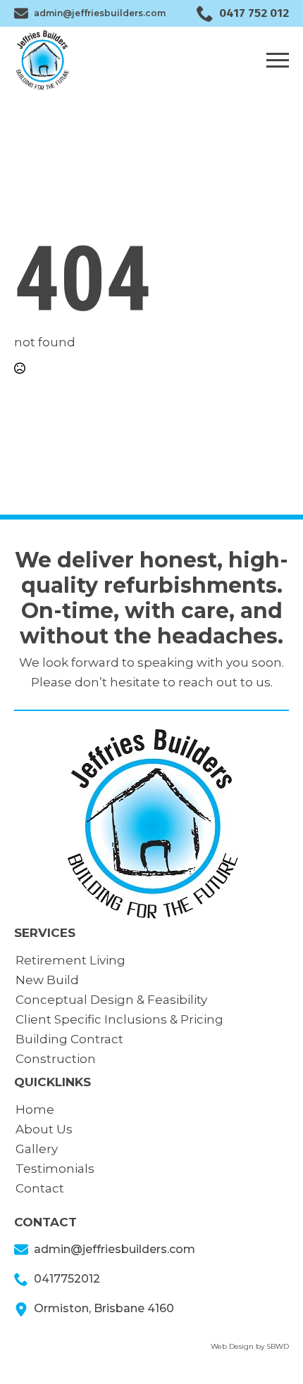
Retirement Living (70, 960)
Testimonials (55, 1169)
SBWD (277, 1346)
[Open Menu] (277, 60)
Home (35, 1109)
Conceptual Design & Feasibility (111, 1000)
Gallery (37, 1149)
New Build (47, 980)
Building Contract (69, 1039)
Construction (56, 1059)
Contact (40, 1188)
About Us (44, 1129)
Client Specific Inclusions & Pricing (119, 1019)
